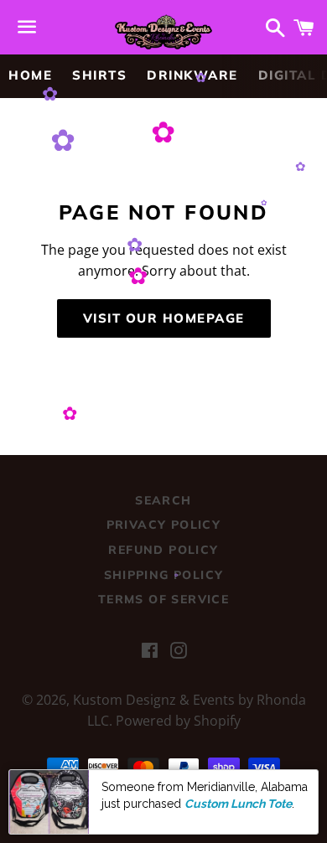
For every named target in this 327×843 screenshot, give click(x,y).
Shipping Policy (164, 574)
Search (163, 500)
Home (30, 75)
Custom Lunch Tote (238, 803)
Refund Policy (163, 549)
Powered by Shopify (178, 720)
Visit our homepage (164, 318)
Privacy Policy (163, 524)
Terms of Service (163, 599)
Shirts (99, 75)
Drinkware (192, 75)
